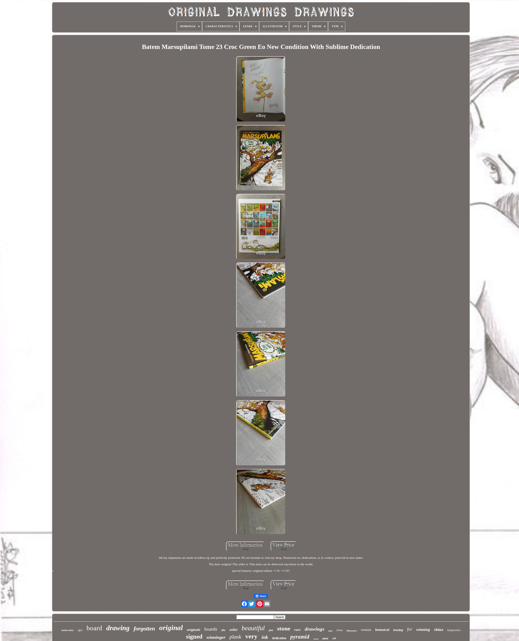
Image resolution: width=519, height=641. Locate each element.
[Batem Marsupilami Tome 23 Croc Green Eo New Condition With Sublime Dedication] (261, 89)
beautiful (253, 628)
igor (80, 630)
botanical (382, 630)
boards (210, 629)
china (438, 629)
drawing (118, 628)
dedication (279, 638)
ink (265, 637)
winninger (216, 637)
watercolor (67, 630)
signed (194, 636)
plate (325, 638)
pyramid (299, 637)
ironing (398, 630)
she (223, 630)
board (94, 628)
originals (193, 630)
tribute (339, 630)
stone (283, 628)
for (409, 629)
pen (271, 630)
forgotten (144, 628)
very (251, 636)
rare (297, 630)
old (334, 638)
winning (423, 629)
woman (366, 630)
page (330, 631)
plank (235, 637)
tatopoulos (454, 630)
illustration (352, 630)
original (171, 628)
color (233, 629)
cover (315, 639)
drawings (314, 629)
